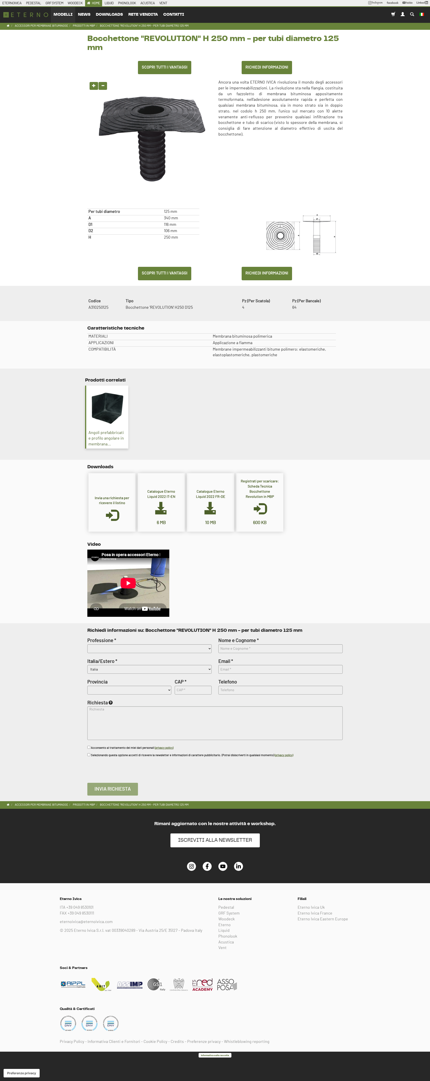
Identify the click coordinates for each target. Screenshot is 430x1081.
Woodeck (226, 919)
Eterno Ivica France (315, 913)
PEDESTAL (33, 3)
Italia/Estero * (102, 661)
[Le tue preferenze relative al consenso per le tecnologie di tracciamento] (22, 1073)
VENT (163, 3)
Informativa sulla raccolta (215, 1055)
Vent (222, 948)
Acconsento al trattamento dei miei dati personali (131, 748)
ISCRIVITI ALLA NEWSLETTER (215, 840)
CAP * (181, 682)
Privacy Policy (72, 1042)
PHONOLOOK (127, 3)
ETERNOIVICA (12, 3)
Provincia (97, 682)
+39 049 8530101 (79, 908)
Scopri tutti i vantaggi (164, 67)
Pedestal (226, 908)
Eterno (224, 925)
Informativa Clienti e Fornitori (114, 1042)
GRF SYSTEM (54, 3)
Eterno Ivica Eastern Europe (323, 919)
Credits (177, 1042)
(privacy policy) (164, 748)
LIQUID (109, 3)
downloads (109, 15)
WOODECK (75, 3)
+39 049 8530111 (81, 913)
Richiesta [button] (97, 702)
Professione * (101, 640)
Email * (225, 661)
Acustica (226, 942)
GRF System (229, 913)
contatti (173, 15)
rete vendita (143, 15)
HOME (96, 3)
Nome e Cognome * (238, 640)
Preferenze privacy (204, 1042)
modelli (63, 15)
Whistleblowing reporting (246, 1042)
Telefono (227, 682)
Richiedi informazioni (266, 67)
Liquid (224, 931)
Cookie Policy (155, 1042)
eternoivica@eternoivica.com (86, 922)
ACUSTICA (147, 3)
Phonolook (227, 936)
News (84, 15)
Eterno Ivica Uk (311, 908)
